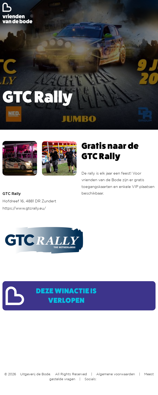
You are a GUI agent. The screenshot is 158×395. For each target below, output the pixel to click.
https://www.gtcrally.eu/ (24, 208)
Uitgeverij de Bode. (35, 374)
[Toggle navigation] (153, 13)
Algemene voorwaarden (115, 374)
